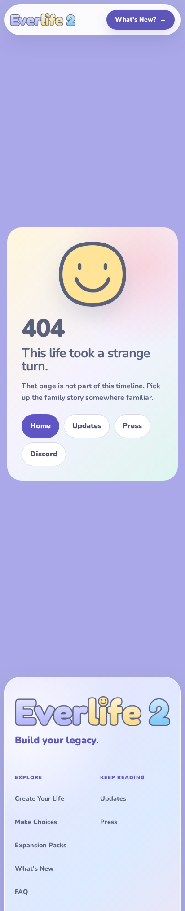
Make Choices (36, 821)
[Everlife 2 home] (42, 20)
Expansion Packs (40, 845)
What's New (34, 868)
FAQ (21, 891)
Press (132, 426)
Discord (43, 454)
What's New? (140, 19)
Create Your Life (39, 798)
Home (40, 426)
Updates (86, 426)
